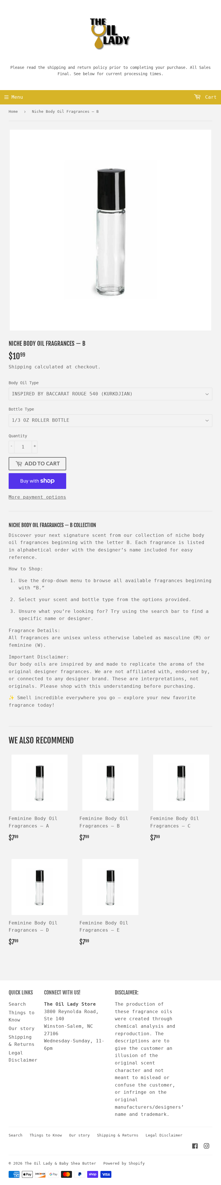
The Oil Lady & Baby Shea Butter (60, 1163)
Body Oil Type (24, 382)
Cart (209, 97)
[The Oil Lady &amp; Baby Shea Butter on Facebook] (195, 1146)
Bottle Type (21, 409)
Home (13, 111)
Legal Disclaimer (164, 1135)
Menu (17, 97)
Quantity (18, 436)
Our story (22, 1028)
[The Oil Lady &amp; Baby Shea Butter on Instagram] (206, 1146)
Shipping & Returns (117, 1135)
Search (17, 1004)
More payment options (37, 497)
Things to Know (46, 1135)
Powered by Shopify (124, 1163)
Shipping (20, 367)
